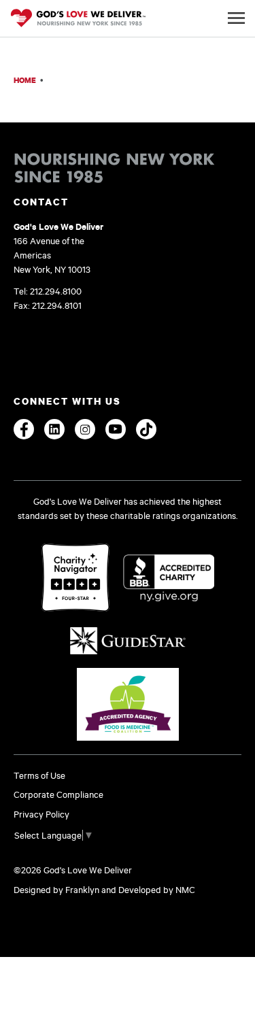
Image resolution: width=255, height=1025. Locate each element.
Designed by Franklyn (56, 889)
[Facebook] (24, 429)
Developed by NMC (156, 889)
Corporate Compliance (58, 794)
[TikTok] (146, 429)
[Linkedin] (54, 429)
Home (25, 80)
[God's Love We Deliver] (78, 19)
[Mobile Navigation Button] (236, 18)
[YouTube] (115, 429)
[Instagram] (85, 429)
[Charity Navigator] (75, 578)
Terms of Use (39, 775)
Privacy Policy (41, 814)
